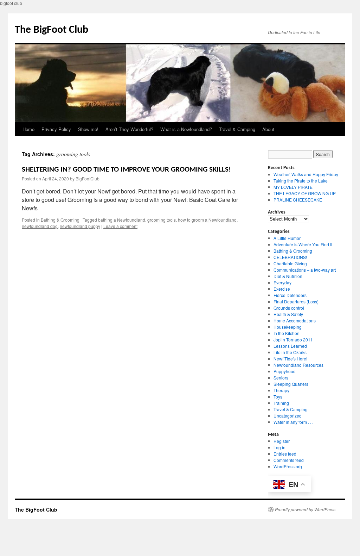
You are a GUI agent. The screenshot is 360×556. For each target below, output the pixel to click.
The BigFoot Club (51, 30)
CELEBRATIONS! (290, 257)
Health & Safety (288, 314)
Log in (279, 447)
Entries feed (285, 454)
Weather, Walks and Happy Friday (306, 174)
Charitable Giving (290, 263)
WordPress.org (288, 466)
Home (28, 129)
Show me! (88, 129)
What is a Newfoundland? (186, 129)
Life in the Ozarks (290, 352)
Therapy (281, 390)
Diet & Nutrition (288, 276)
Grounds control (289, 308)
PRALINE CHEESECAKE (298, 200)
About (268, 129)
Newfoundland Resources (298, 365)
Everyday (282, 282)
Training (281, 403)
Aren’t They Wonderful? (129, 129)
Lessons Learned (290, 346)
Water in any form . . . (293, 422)
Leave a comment (120, 226)
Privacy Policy (56, 129)
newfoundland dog (40, 226)
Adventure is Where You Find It (303, 244)
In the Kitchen (287, 333)
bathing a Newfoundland (121, 220)
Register (282, 441)
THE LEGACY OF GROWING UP (305, 193)
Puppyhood (285, 371)
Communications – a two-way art (305, 270)
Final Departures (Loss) (296, 301)
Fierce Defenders (290, 295)
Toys (278, 397)
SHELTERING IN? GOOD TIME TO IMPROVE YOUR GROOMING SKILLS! (126, 169)
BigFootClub (87, 178)
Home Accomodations (295, 320)
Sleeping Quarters (291, 384)
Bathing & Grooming (60, 220)
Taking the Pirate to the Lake (301, 181)
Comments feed (289, 460)
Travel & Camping (237, 129)
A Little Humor (287, 238)
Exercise (282, 289)
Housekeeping (288, 327)
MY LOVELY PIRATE (293, 187)
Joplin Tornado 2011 (293, 339)
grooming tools (161, 220)
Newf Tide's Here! (290, 359)
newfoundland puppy (80, 226)
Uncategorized (288, 416)
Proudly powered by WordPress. (305, 509)
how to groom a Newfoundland (207, 220)
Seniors (281, 378)
